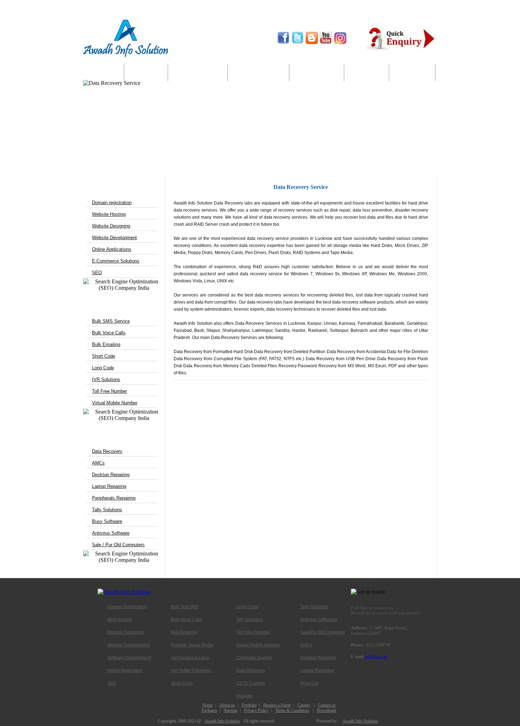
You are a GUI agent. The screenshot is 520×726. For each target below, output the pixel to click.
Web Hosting (119, 619)
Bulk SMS (366, 72)
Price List (309, 683)
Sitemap (230, 710)
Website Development (114, 237)
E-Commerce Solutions (115, 261)
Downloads (326, 710)
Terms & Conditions (292, 710)
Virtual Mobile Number (114, 402)
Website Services (197, 72)
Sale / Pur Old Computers (118, 544)
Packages (209, 710)
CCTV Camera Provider (251, 685)
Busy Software (107, 521)
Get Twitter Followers (191, 670)
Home (104, 72)
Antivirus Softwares (318, 619)
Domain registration (112, 202)
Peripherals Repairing (113, 498)
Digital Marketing (259, 72)
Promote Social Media (192, 645)
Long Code (103, 367)
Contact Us (412, 72)
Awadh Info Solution (222, 721)
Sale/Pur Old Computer (322, 632)
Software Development (129, 657)
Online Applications (111, 249)
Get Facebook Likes (190, 657)
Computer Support (316, 72)
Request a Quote (277, 705)
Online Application (124, 670)
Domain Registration (127, 606)
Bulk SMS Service (111, 321)
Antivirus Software (110, 533)
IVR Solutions (106, 379)
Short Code (103, 356)
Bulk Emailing (106, 344)
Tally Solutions (107, 509)
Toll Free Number (109, 391)
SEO (97, 272)
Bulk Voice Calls (109, 332)
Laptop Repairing (109, 486)
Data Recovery (107, 451)
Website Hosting (109, 214)
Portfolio (249, 705)
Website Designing (111, 226)
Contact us (327, 705)
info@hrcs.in (376, 656)
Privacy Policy (256, 710)
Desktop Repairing (110, 474)
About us (146, 72)
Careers (303, 705)
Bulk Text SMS (184, 606)
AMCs (98, 463)
